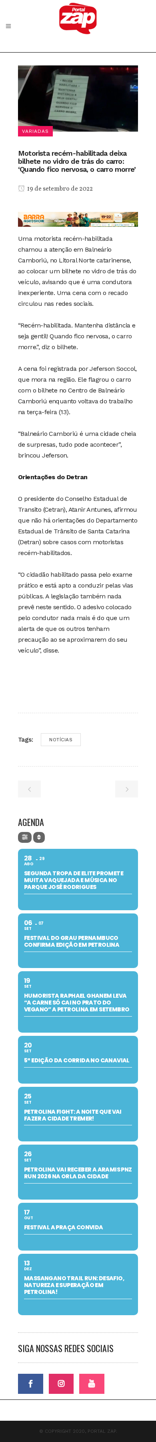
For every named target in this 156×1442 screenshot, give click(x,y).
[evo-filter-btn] (25, 837)
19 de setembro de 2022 (59, 189)
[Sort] (39, 837)
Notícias (60, 739)
